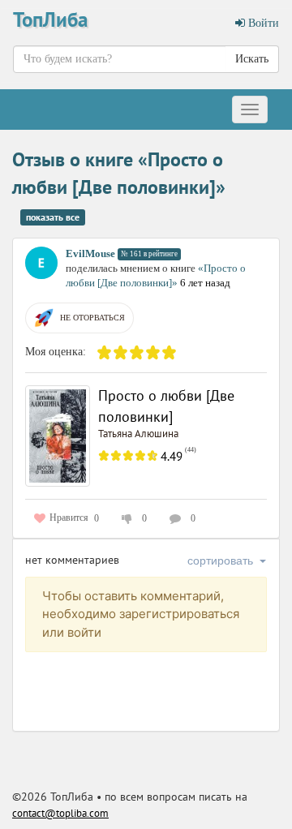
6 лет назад (205, 283)
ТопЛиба (50, 19)
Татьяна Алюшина (138, 433)
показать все (52, 217)
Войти (262, 23)
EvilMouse (90, 253)
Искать (251, 59)
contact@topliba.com (60, 813)
